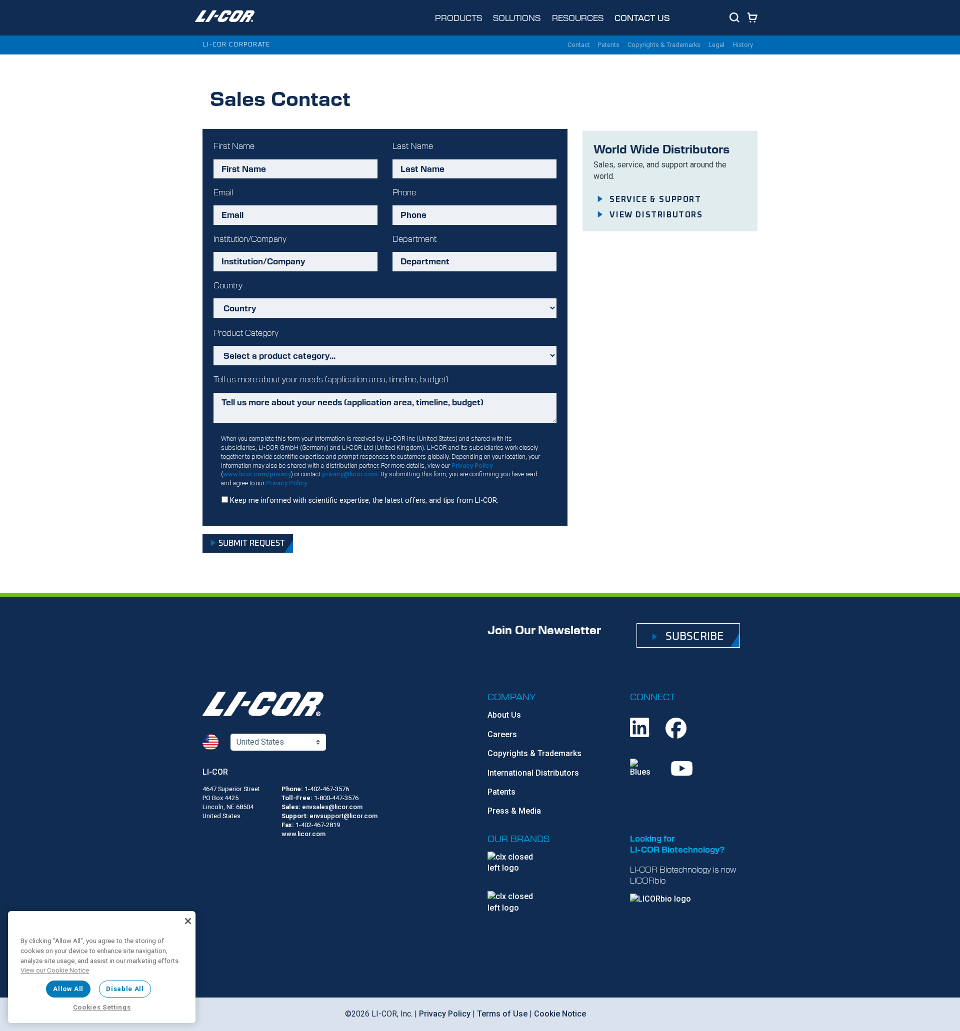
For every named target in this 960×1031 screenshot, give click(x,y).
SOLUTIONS (516, 17)
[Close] (188, 921)
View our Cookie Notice (54, 970)
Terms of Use (502, 1014)
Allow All (68, 989)
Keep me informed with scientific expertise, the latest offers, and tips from (364, 500)
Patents (502, 792)
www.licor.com (304, 834)
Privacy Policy (472, 465)
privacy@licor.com (350, 474)
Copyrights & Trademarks (535, 753)
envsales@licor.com (332, 807)
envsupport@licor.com (344, 816)
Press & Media (514, 811)
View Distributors (656, 215)
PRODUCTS (458, 17)
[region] (102, 967)
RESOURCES (578, 17)
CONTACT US (642, 17)
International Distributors (533, 773)
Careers (502, 734)
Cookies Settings (102, 1007)
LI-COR (215, 772)
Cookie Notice (560, 1014)
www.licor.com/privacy (257, 474)
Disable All (125, 989)
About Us (504, 715)
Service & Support (655, 199)
